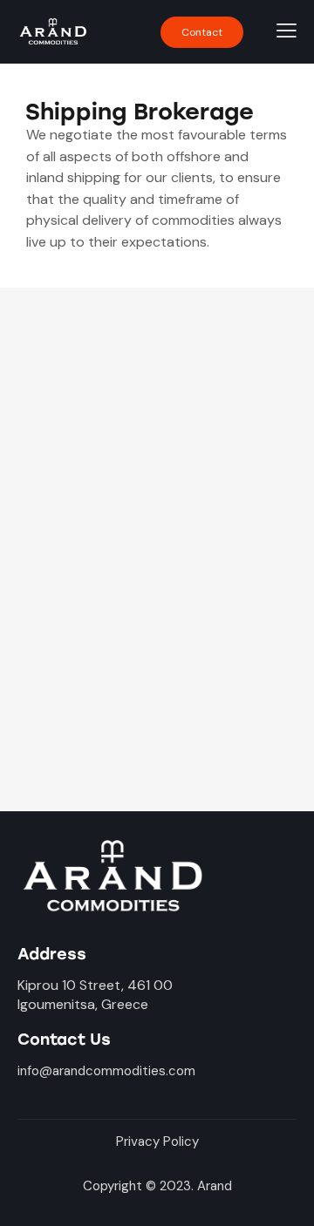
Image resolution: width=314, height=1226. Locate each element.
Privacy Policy (157, 1141)
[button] (201, 32)
